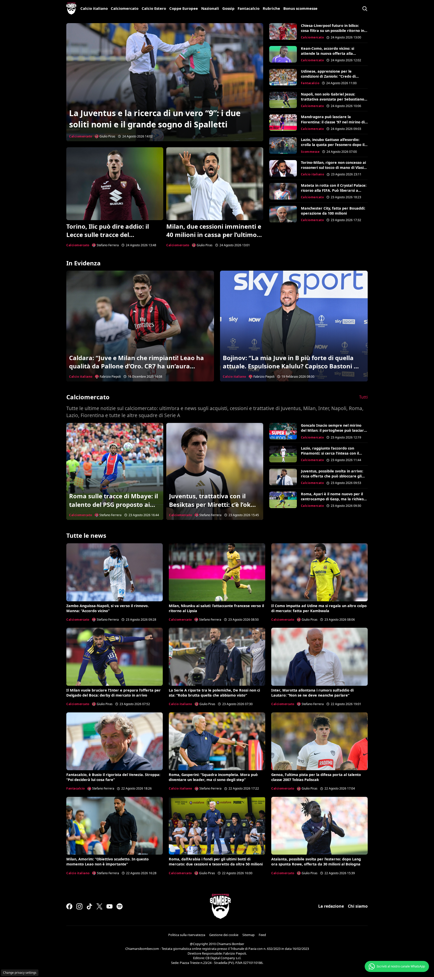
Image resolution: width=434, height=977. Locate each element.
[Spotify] (120, 906)
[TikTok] (89, 906)
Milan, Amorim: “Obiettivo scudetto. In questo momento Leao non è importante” (107, 861)
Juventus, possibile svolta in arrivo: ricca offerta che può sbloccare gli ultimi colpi (332, 476)
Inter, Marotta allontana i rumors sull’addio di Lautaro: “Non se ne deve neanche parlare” (312, 693)
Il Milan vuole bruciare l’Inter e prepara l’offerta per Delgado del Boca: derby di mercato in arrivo (113, 693)
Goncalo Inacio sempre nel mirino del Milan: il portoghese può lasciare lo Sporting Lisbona (333, 430)
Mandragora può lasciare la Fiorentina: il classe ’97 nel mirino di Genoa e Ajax (333, 121)
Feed (262, 935)
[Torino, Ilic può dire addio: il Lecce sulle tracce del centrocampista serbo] (114, 183)
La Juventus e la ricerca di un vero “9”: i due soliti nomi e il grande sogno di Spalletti (155, 119)
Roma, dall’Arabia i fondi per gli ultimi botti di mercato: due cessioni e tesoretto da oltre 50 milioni (216, 861)
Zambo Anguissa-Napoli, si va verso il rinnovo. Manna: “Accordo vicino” (107, 608)
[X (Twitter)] (99, 906)
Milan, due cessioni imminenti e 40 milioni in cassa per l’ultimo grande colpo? (213, 234)
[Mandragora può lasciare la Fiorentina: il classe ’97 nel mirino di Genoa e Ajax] (283, 122)
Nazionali (210, 8)
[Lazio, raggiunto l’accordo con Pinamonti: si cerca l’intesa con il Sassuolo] (283, 454)
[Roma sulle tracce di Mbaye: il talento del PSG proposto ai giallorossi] (114, 471)
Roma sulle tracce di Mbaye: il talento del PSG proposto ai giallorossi (113, 504)
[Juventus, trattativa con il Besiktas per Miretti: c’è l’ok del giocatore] (214, 471)
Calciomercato (124, 8)
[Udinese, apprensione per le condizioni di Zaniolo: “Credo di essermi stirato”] (283, 77)
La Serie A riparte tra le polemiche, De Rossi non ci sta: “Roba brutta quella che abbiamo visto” (214, 693)
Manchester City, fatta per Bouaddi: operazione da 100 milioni (333, 211)
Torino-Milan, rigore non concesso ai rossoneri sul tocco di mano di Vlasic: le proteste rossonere (333, 167)
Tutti (363, 397)
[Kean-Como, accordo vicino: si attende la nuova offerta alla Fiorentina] (283, 54)
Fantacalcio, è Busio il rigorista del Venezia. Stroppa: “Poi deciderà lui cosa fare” (113, 777)
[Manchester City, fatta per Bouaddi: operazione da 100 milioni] (283, 214)
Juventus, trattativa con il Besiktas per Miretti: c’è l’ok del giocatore (210, 504)
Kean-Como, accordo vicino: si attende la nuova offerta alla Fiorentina (327, 53)
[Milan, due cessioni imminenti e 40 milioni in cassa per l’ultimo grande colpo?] (214, 183)
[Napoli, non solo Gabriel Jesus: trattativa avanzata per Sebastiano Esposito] (283, 100)
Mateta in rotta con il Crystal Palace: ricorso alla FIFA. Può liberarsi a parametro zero (333, 190)
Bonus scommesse (300, 8)
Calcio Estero (154, 8)
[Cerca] (365, 9)
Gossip (228, 8)
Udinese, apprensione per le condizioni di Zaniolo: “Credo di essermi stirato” (328, 76)
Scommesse (310, 152)
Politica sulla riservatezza (186, 935)
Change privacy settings (19, 972)
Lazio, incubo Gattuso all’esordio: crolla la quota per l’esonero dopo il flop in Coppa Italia (332, 144)
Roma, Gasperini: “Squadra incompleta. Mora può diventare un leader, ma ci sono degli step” (213, 777)
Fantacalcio (248, 8)
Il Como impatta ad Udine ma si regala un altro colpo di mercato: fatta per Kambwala (319, 608)
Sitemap (248, 935)
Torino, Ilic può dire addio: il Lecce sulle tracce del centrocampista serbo (107, 234)
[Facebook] (69, 906)
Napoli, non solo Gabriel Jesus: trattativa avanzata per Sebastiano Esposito (332, 99)
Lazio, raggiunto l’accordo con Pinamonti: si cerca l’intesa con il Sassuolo (330, 453)
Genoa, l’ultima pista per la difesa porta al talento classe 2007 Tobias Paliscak (316, 777)
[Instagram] (79, 906)
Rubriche (271, 8)
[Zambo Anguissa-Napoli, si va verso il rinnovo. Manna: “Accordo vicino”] (114, 572)
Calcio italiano (94, 8)
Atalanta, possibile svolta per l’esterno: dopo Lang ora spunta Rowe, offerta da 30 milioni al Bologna (316, 861)
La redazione (331, 906)
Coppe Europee (183, 8)
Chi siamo (358, 906)
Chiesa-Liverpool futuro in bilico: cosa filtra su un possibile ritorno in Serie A (332, 30)
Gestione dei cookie (223, 935)
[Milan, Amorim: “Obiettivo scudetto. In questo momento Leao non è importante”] (114, 826)
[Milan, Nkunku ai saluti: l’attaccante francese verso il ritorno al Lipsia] (217, 572)
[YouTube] (109, 906)
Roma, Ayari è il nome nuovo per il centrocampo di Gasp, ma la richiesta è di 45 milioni (334, 499)
